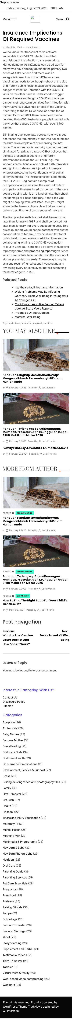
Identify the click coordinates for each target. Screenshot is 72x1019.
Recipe (7, 913)
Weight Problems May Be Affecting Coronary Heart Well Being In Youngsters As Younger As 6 (41, 296)
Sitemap (8, 706)
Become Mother (25, 513)
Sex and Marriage (14, 931)
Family (7, 788)
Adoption (9, 722)
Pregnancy (10, 889)
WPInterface (11, 1011)
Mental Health (11, 829)
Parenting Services (15, 877)
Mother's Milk (11, 835)
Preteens (8, 901)
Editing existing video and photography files (31, 782)
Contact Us (10, 697)
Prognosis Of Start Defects (32, 312)
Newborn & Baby (13, 847)
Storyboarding (12, 943)
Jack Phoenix (33, 47)
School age (10, 919)
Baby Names (23, 596)
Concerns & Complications (20, 764)
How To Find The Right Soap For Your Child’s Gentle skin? (35, 602)
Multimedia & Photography (20, 841)
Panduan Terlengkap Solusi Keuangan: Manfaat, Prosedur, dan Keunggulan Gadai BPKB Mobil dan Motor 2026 (35, 432)
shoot (6, 937)
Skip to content (10, 2)
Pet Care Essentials (15, 883)
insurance (26, 323)
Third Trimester (12, 961)
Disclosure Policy (14, 701)
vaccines (47, 323)
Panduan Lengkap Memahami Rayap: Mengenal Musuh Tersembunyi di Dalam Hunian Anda (32, 378)
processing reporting (43, 251)
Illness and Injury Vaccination (21, 818)
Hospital (8, 812)
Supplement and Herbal (18, 949)
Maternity (9, 823)
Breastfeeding (12, 746)
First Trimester (12, 794)
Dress (6, 776)
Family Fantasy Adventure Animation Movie (35, 448)
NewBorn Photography (17, 853)
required (37, 323)
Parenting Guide (13, 871)
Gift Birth (8, 800)
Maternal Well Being (28, 317)
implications (14, 323)
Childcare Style (12, 752)
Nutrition (8, 859)
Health (7, 806)
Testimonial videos (15, 955)
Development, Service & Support (24, 770)
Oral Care (9, 865)
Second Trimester (14, 925)
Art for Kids (10, 728)
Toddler (8, 967)
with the (46, 90)
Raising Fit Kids (12, 907)
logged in (25, 670)
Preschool (9, 895)
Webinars (9, 985)
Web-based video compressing (23, 979)
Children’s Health (14, 758)
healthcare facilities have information (39, 287)
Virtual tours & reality (16, 973)
